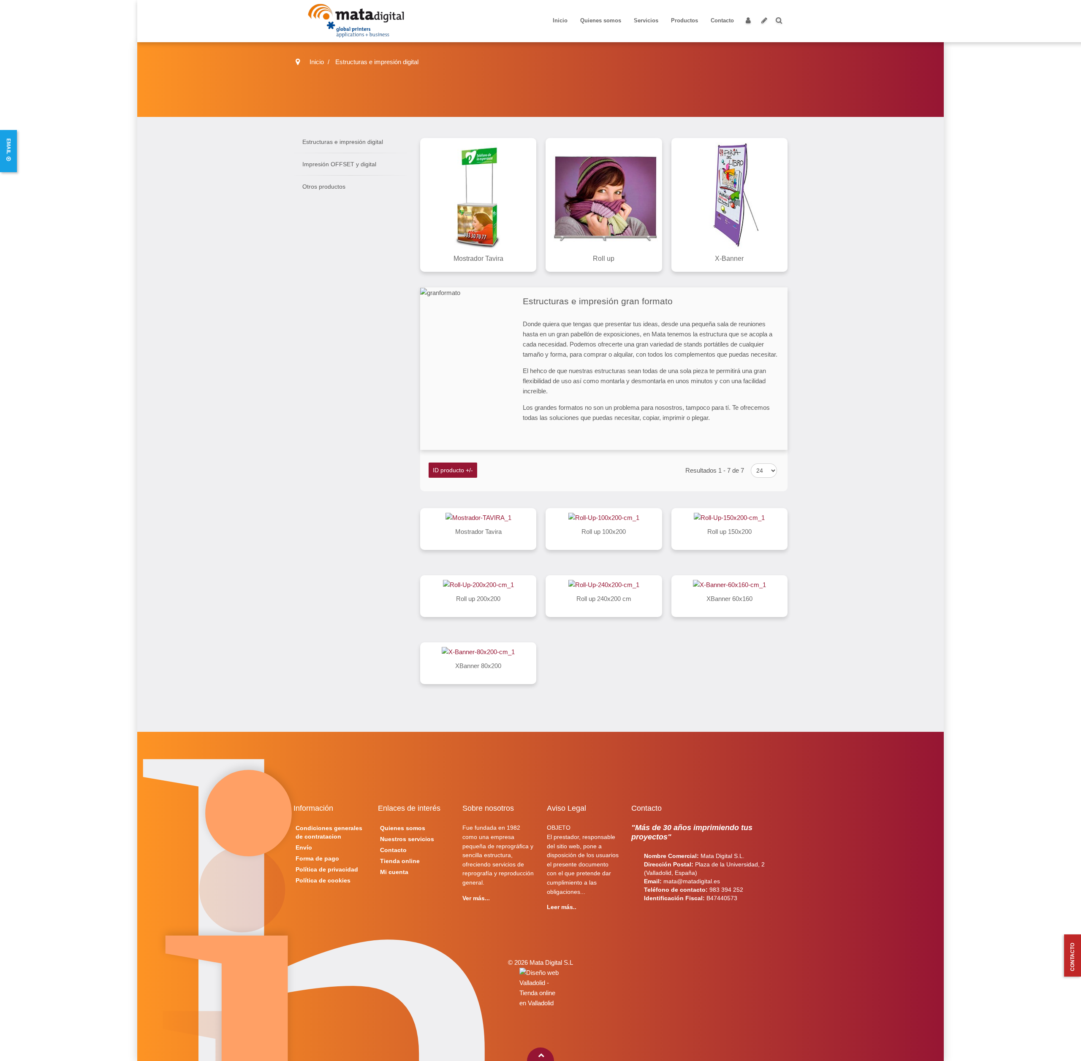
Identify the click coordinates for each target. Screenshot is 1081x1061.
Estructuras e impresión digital (342, 141)
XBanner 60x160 (729, 598)
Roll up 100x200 (603, 531)
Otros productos (323, 186)
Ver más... (476, 898)
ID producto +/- (453, 470)
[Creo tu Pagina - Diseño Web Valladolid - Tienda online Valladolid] (540, 988)
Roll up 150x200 (729, 531)
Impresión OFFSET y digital (339, 164)
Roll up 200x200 (478, 598)
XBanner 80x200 (478, 665)
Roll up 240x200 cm (603, 598)
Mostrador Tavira (478, 531)
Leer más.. (561, 907)
